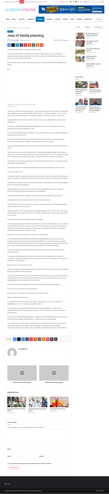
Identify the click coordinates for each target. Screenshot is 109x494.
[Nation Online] (20, 10)
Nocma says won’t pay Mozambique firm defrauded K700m (95, 108)
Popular (78, 27)
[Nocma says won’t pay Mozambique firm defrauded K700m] (95, 101)
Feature (39, 19)
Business (31, 19)
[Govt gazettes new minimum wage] (80, 58)
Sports (65, 19)
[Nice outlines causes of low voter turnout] (95, 84)
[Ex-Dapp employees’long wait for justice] (38, 402)
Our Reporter (13, 40)
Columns (49, 19)
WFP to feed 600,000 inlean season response (81, 91)
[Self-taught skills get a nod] (59, 402)
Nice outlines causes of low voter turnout (36, 1)
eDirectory (88, 19)
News (14, 19)
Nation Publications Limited (34, 490)
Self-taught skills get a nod (57, 409)
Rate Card (99, 19)
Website (41, 456)
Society (57, 19)
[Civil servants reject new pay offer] (80, 51)
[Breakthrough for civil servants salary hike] (80, 36)
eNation (79, 19)
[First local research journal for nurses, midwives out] (81, 101)
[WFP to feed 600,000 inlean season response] (81, 84)
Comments (98, 27)
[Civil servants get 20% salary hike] (80, 43)
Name (9, 449)
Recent (87, 27)
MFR (72, 19)
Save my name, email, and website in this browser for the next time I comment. (30, 463)
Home (8, 19)
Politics (21, 19)
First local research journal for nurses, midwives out (81, 108)
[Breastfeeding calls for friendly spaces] (16, 402)
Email (9, 456)
